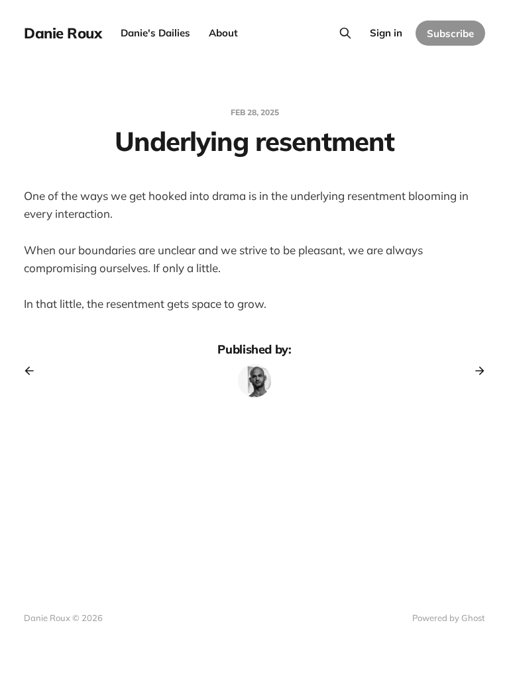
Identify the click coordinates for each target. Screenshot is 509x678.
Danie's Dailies (155, 32)
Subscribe (450, 33)
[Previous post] (34, 371)
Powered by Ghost (448, 617)
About (223, 32)
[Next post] (475, 371)
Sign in (386, 32)
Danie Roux (63, 33)
